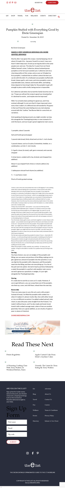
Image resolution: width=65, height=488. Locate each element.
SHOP (13, 16)
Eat (34, 389)
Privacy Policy (49, 415)
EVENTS (43, 16)
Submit (13, 442)
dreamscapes (35, 483)
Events (35, 415)
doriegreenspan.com (20, 315)
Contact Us (48, 399)
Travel (35, 399)
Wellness (36, 410)
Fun (34, 405)
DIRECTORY (52, 16)
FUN (26, 16)
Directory (36, 421)
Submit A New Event (51, 421)
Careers (47, 405)
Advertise (48, 389)
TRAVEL (20, 16)
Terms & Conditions (51, 410)
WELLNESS (34, 16)
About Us (48, 394)
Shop (34, 394)
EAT (7, 16)
